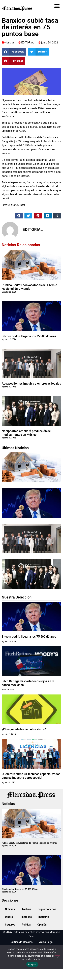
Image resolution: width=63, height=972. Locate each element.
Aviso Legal (46, 942)
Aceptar (32, 964)
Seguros (10, 924)
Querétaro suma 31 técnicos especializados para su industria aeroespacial (31, 775)
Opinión (42, 924)
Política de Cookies (21, 942)
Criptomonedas (47, 909)
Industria (43, 916)
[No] (57, 956)
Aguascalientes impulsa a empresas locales (31, 383)
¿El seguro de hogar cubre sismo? (24, 729)
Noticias (9, 42)
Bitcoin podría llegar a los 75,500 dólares (29, 336)
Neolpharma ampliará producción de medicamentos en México (26, 432)
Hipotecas (26, 916)
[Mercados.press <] (22, 8)
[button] (57, 6)
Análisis (26, 909)
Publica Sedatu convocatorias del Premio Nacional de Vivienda (29, 286)
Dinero (9, 916)
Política (26, 924)
